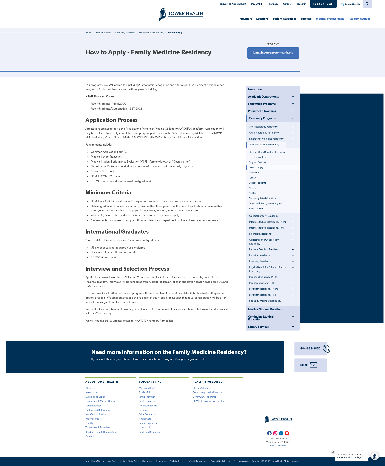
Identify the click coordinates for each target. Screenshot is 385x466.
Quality (89, 423)
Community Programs (204, 397)
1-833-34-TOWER (323, 4)
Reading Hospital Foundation (101, 432)
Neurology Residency (260, 234)
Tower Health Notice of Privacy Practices (102, 461)
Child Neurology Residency (264, 133)
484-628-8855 (310, 348)
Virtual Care (145, 419)
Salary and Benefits (258, 209)
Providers (245, 19)
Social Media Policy (131, 461)
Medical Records (148, 405)
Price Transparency (241, 461)
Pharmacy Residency (260, 261)
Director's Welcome (258, 157)
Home (88, 33)
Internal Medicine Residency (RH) (266, 228)
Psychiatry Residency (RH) (262, 295)
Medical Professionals (330, 19)
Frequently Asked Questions (262, 198)
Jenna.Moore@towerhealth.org (273, 52)
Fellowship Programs (262, 104)
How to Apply (256, 167)
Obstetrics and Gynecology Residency (264, 242)
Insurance (144, 410)
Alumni (252, 188)
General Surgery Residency (263, 216)
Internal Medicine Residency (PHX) (267, 222)
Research (301, 4)
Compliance (147, 461)
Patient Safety (92, 419)
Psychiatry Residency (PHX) (263, 289)
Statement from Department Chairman (267, 152)
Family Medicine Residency (151, 33)
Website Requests (177, 461)
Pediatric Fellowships (262, 111)
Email (304, 365)
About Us (90, 388)
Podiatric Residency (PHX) (263, 277)
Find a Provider (147, 397)
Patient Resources (284, 19)
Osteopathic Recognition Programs (265, 203)
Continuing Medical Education (261, 318)
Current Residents (257, 183)
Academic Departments (263, 96)
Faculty (252, 178)
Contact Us (145, 427)
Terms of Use (161, 461)
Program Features (257, 162)
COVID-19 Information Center (208, 401)
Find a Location (147, 401)
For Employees (93, 405)
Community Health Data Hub (207, 392)
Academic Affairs (360, 19)
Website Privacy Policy (198, 461)
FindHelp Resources (149, 432)
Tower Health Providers (97, 427)
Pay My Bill (256, 4)
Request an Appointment (233, 4)
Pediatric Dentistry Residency (264, 249)
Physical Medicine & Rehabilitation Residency (267, 269)
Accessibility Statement (220, 461)
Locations (262, 19)
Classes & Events (201, 388)
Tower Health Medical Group (100, 401)
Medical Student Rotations (265, 309)
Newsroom (255, 89)
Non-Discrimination (95, 414)
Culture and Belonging (97, 410)
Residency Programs (125, 33)
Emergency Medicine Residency (266, 139)
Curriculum (254, 173)
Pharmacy (273, 4)
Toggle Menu (292, 97)
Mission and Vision (95, 397)
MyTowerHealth (350, 4)
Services (306, 19)
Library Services (258, 327)
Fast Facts (253, 193)
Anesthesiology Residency (263, 127)
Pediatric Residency (259, 255)
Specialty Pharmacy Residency (265, 301)
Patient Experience (149, 423)
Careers (287, 4)
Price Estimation (147, 414)
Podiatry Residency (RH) (262, 283)
